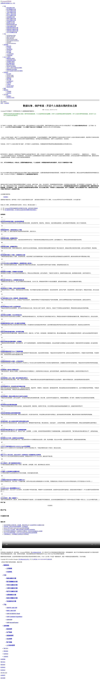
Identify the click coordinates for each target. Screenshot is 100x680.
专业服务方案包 (10, 61)
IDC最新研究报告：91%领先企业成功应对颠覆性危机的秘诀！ (21, 209)
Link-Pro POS (9, 87)
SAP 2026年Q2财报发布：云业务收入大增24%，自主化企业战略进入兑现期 (23, 531)
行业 (5, 6)
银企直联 (8, 74)
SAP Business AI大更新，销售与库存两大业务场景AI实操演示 (19, 529)
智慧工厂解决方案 (11, 14)
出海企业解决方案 (11, 26)
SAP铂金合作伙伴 (36, 552)
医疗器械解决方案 (11, 9)
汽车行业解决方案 (11, 10)
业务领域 (6, 44)
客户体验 (8, 52)
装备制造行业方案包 (11, 69)
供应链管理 (9, 49)
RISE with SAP (10, 38)
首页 (2, 103)
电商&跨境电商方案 (11, 24)
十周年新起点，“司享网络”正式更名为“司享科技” (16, 534)
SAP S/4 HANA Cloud (11, 39)
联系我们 (8, 3)
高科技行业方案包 (11, 66)
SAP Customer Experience (12, 40)
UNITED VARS (10, 97)
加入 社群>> (4, 101)
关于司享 (6, 94)
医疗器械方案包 (10, 63)
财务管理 (8, 46)
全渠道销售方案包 (11, 60)
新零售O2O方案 (10, 23)
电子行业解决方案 (11, 15)
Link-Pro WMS (10, 76)
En (11, 3)
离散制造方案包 (10, 58)
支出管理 (8, 50)
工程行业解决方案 (11, 12)
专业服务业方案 (10, 21)
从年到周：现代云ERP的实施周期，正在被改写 (16, 526)
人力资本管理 (9, 54)
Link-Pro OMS (9, 75)
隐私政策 (49, 559)
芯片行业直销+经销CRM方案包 (14, 70)
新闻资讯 (6, 90)
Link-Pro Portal (10, 85)
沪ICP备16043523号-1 (23, 559)
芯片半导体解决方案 (11, 32)
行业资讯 (8, 93)
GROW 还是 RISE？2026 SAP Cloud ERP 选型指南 (16, 528)
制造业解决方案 (10, 7)
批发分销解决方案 (11, 20)
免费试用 (3, 3)
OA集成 (8, 84)
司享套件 (6, 72)
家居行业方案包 (10, 64)
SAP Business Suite (11, 35)
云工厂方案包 (7, 57)
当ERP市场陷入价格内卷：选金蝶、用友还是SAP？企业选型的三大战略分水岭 (24, 525)
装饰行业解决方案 (11, 18)
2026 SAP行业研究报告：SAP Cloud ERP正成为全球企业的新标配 (20, 532)
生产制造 (8, 47)
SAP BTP (8, 42)
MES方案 (8, 79)
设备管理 (8, 82)
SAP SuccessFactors (11, 43)
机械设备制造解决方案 (12, 27)
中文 (13, 3)
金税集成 (8, 78)
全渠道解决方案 (10, 17)
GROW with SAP (10, 36)
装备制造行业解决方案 (12, 29)
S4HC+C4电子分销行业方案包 (14, 67)
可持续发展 (9, 55)
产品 (5, 34)
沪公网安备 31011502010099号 (39, 559)
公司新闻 (8, 91)
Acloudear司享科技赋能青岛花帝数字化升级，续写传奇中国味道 (21, 208)
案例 (5, 88)
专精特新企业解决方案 (12, 30)
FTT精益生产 (9, 81)
